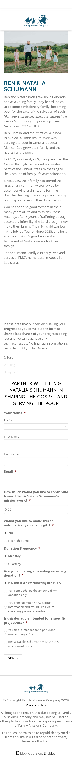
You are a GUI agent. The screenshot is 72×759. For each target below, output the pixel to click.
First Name (11, 436)
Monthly (14, 556)
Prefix (8, 420)
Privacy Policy (36, 705)
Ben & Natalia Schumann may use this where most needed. (33, 644)
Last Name (11, 454)
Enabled (50, 753)
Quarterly (14, 564)
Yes (10, 532)
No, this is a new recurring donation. (34, 583)
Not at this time (18, 541)
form (47, 741)
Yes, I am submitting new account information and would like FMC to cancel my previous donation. (31, 607)
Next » (13, 658)
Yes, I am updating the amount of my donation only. (32, 593)
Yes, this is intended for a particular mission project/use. (31, 632)
